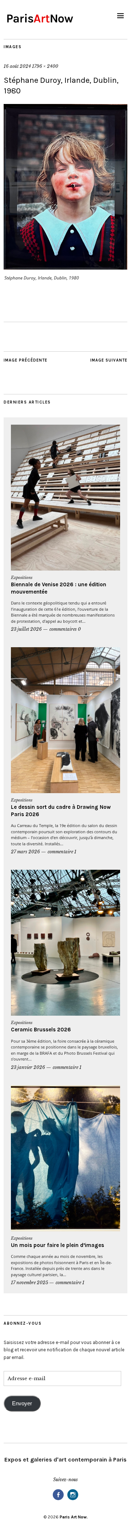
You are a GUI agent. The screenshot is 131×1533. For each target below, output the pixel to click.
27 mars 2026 (25, 851)
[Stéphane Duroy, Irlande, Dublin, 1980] (65, 267)
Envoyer (22, 1403)
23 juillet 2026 (26, 629)
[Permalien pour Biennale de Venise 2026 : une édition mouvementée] (65, 498)
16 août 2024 (17, 66)
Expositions (21, 577)
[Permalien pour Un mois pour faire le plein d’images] (65, 1158)
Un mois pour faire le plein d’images (57, 1245)
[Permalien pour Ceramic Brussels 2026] (65, 943)
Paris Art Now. (74, 1517)
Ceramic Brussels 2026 (41, 1029)
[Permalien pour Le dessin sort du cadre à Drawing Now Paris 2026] (65, 720)
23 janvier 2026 (28, 1067)
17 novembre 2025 (29, 1282)
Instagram (72, 1499)
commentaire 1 (62, 851)
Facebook (58, 1499)
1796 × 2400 (45, 66)
